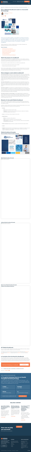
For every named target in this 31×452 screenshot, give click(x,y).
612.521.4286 (14, 1)
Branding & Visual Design (9, 7)
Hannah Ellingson (10, 12)
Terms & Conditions (9, 450)
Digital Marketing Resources (15, 442)
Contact (26, 1)
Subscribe (4, 445)
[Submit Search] (23, 1)
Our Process (12, 444)
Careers (12, 445)
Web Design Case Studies (14, 441)
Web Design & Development (23, 7)
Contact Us (19, 426)
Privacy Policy (13, 450)
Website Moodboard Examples (6, 52)
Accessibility (17, 450)
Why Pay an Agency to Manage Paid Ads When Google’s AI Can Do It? (15, 406)
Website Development (24, 441)
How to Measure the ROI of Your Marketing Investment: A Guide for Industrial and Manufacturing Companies (25, 408)
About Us (12, 443)
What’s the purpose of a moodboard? (7, 48)
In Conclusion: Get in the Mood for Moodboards (9, 54)
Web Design (22, 441)
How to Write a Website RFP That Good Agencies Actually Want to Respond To (5, 407)
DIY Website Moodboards (5, 53)
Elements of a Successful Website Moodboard (8, 51)
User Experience (15, 7)
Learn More (3, 417)
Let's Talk (24, 364)
